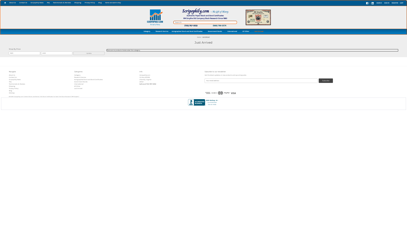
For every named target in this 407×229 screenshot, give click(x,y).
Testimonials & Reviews (62, 3)
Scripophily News (37, 3)
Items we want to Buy (113, 3)
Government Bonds (215, 31)
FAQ (48, 3)
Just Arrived (258, 31)
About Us (12, 3)
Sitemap (12, 93)
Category (147, 31)
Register (395, 3)
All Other (246, 31)
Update (89, 53)
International (232, 31)
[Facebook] (367, 3)
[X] (370, 3)
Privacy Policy (90, 3)
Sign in (386, 3)
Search (379, 3)
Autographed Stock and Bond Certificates (187, 31)
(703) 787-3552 (190, 25)
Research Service (162, 31)
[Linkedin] (372, 3)
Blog (100, 3)
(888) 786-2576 (219, 25)
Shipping (77, 3)
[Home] (5, 3)
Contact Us (23, 3)
